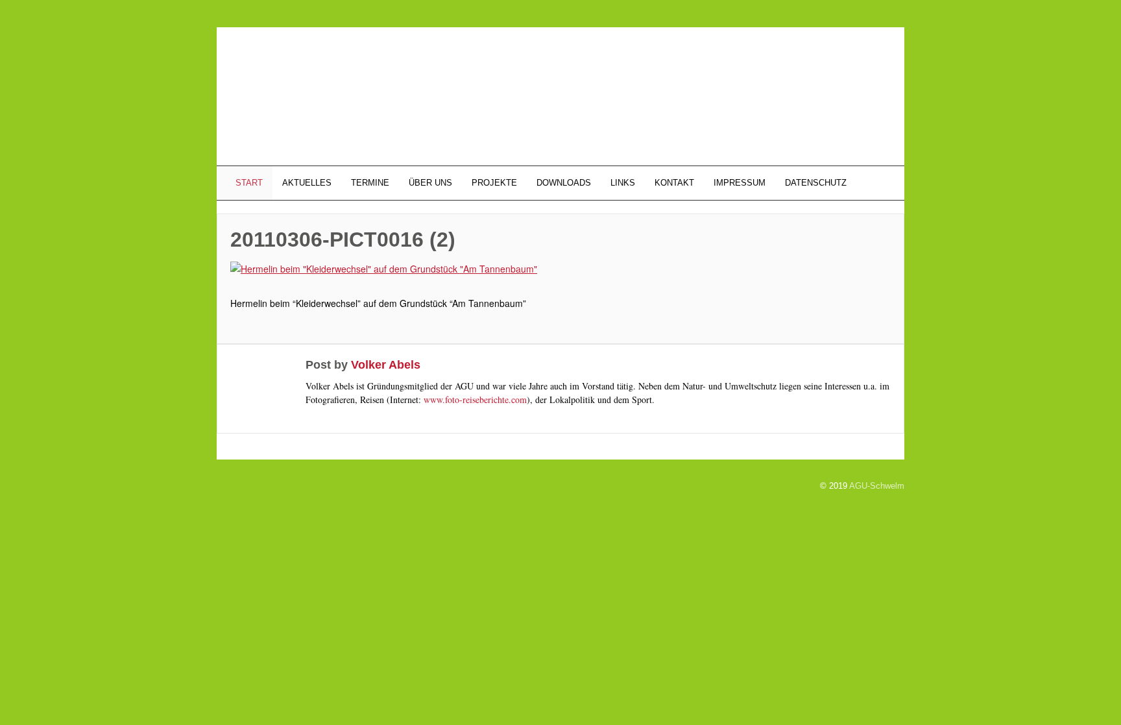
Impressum (739, 183)
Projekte (494, 183)
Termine (370, 183)
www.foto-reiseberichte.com (475, 399)
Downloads (563, 183)
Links (622, 183)
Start (248, 183)
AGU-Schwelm (876, 486)
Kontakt (674, 183)
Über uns (430, 183)
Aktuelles (306, 183)
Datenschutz (816, 183)
